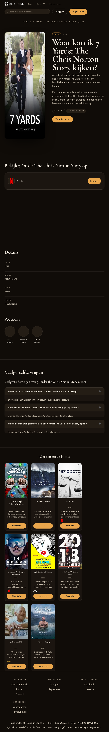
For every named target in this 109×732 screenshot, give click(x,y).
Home (30, 4)
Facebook (89, 684)
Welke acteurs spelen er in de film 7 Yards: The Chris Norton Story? (42, 391)
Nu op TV (41, 4)
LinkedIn (89, 689)
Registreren (78, 11)
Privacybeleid (20, 711)
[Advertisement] (54, 228)
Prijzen (19, 689)
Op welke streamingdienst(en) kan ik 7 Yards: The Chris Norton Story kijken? (47, 423)
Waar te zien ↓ (62, 119)
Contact (20, 694)
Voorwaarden (20, 707)
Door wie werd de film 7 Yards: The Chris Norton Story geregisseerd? (43, 407)
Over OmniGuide (19, 684)
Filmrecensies (56, 4)
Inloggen (59, 11)
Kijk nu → (94, 181)
